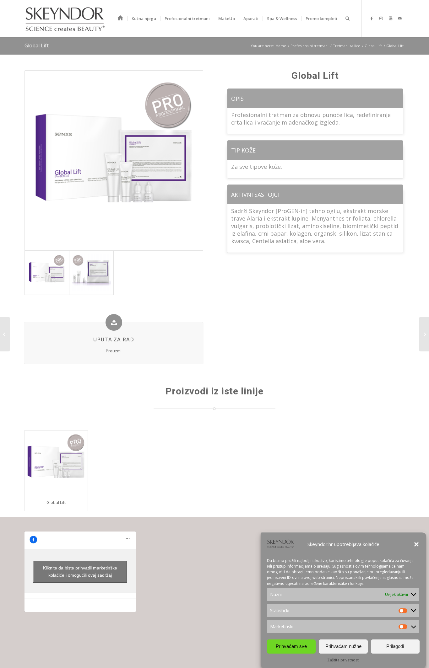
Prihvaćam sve (291, 646)
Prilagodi (395, 646)
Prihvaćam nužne (343, 646)
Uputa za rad (113, 339)
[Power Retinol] (5, 334)
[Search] (347, 18)
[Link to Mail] (400, 18)
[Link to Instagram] (381, 18)
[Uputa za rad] (114, 322)
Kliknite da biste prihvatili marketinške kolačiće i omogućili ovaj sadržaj (80, 571)
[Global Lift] (56, 462)
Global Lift (36, 45)
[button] (416, 544)
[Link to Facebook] (371, 18)
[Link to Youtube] (390, 18)
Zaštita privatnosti (343, 660)
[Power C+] (424, 334)
